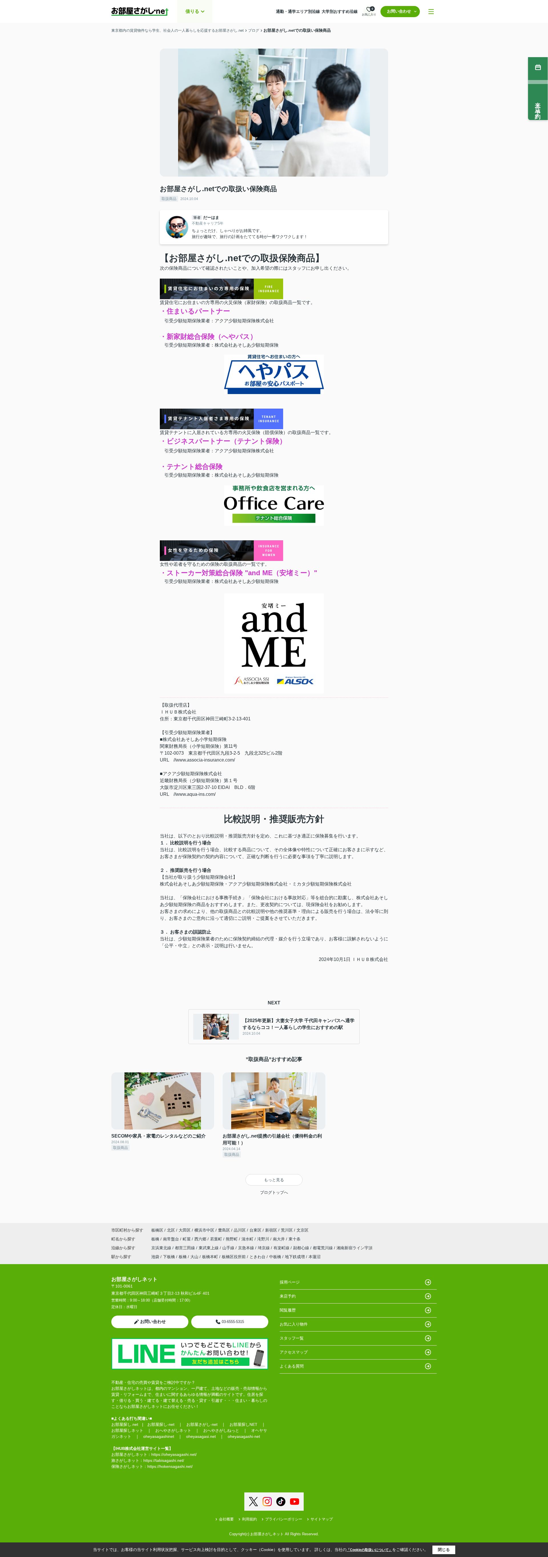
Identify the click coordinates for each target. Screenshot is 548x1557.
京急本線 (246, 1248)
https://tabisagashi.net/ (163, 1460)
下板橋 (169, 1256)
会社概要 (226, 1519)
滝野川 (263, 1239)
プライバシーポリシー (283, 1519)
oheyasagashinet (158, 1436)
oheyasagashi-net (244, 1436)
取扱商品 (169, 199)
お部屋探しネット (127, 1430)
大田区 (185, 1230)
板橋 (155, 1239)
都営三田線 (185, 1248)
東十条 (295, 1239)
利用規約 (249, 1519)
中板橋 (275, 1256)
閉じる (444, 1549)
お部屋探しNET (243, 1424)
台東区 (255, 1230)
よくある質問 (292, 1366)
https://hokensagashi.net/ (170, 1466)
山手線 (228, 1248)
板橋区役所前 (234, 1256)
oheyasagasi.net (201, 1436)
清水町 (248, 1239)
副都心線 (301, 1248)
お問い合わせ (399, 11)
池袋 (155, 1256)
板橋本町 (210, 1256)
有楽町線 (282, 1248)
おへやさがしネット (173, 1430)
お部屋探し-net (160, 1424)
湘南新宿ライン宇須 (354, 1248)
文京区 (303, 1230)
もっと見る (274, 1180)
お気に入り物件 (294, 1324)
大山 (194, 1256)
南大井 (279, 1239)
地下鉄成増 (295, 1256)
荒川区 (287, 1230)
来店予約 (288, 1296)
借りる (192, 11)
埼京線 (264, 1248)
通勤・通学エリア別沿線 (298, 11)
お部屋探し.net (124, 1424)
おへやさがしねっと (221, 1430)
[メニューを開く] (431, 11)
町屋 (187, 1239)
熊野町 (232, 1239)
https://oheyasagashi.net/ (174, 1454)
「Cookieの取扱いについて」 (369, 1550)
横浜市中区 (204, 1230)
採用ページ (290, 1282)
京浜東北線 (161, 1248)
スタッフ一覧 (292, 1338)
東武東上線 (209, 1248)
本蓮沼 (315, 1256)
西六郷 (200, 1239)
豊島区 (224, 1230)
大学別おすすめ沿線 (340, 11)
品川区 (240, 1230)
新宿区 (271, 1230)
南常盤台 (171, 1239)
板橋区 (157, 1230)
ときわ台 (257, 1256)
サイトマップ (322, 1519)
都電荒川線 (323, 1248)
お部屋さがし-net (201, 1424)
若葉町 (216, 1239)
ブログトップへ (274, 1192)
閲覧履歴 (288, 1310)
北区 (171, 1230)
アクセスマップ (294, 1352)
